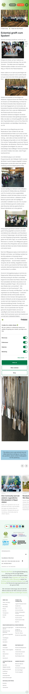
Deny (14, 372)
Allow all (14, 362)
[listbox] (14, 554)
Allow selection (15, 367)
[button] (26, 4)
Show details (21, 357)
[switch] (25, 342)
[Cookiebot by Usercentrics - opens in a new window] (20, 320)
